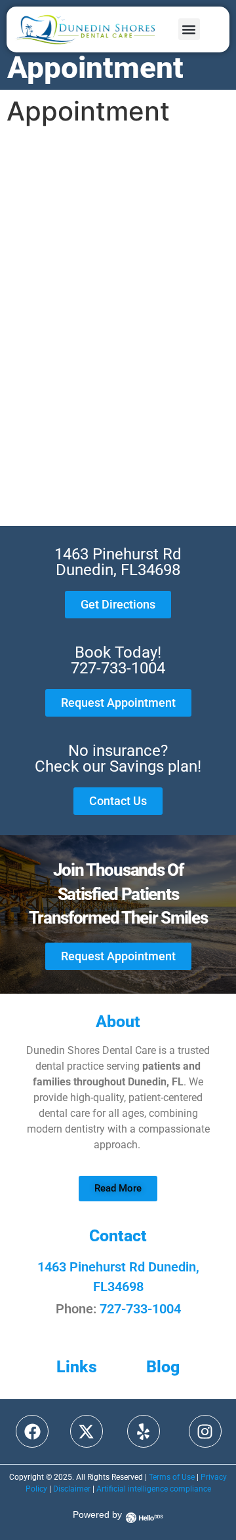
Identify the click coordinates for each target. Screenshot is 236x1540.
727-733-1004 (140, 1309)
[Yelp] (143, 1431)
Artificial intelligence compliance (153, 1488)
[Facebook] (32, 1431)
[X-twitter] (86, 1431)
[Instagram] (205, 1431)
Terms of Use (172, 1477)
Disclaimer (71, 1488)
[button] (189, 29)
